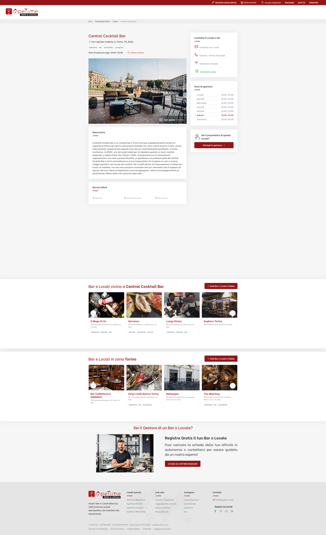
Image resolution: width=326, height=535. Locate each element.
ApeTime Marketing (136, 511)
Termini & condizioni (98, 528)
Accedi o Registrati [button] (164, 499)
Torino (115, 21)
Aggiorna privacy (162, 528)
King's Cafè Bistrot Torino (106, 393)
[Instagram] (220, 511)
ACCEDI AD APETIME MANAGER (182, 463)
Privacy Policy (117, 528)
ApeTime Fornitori (135, 507)
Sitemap (147, 528)
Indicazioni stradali (208, 63)
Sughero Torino (175, 321)
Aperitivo (188, 507)
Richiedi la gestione (212, 145)
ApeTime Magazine (136, 499)
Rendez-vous (212, 393)
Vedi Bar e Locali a (222, 285)
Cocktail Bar (190, 503)
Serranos (96, 321)
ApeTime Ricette (134, 503)
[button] (271, 2)
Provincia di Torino (102, 21)
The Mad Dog (212, 321)
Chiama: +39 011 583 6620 (212, 55)
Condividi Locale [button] (207, 71)
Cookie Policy (133, 528)
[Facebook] (215, 511)
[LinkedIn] (232, 511)
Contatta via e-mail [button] (209, 47)
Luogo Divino (136, 321)
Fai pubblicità (162, 511)
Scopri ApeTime (162, 507)
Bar (185, 511)
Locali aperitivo (191, 499)
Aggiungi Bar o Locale (165, 503)
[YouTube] (226, 511)
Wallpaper (134, 393)
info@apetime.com (224, 499)
